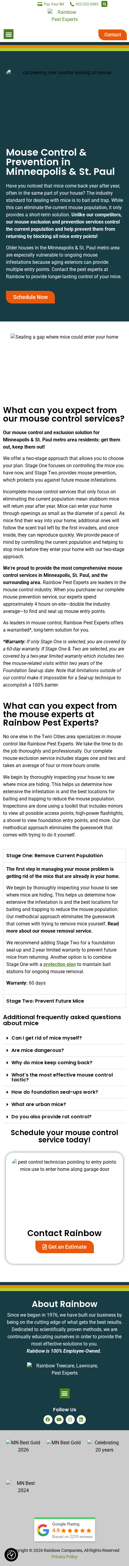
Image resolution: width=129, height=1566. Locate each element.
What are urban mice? (38, 1104)
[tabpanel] (64, 928)
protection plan (60, 964)
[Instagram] (70, 1419)
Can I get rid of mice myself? (46, 1037)
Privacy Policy (64, 1556)
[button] (104, 4)
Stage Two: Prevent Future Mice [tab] (45, 1001)
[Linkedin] (81, 1419)
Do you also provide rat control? (51, 1116)
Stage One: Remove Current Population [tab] (54, 855)
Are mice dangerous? (37, 1050)
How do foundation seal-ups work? (54, 1092)
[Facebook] (48, 1419)
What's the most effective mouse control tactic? (62, 1077)
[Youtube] (59, 1419)
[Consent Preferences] (11, 1554)
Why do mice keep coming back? (51, 1062)
